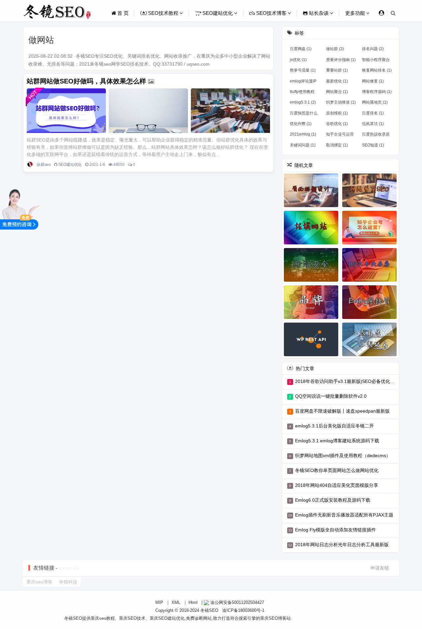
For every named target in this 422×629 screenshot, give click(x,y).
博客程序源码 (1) (377, 91)
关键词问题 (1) (303, 145)
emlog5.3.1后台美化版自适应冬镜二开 (334, 425)
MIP (159, 602)
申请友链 (380, 568)
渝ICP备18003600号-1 (243, 610)
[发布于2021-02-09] (311, 190)
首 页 (122, 13)
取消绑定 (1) (337, 145)
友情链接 (43, 568)
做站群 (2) (335, 49)
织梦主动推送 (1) (341, 102)
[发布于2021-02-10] (369, 190)
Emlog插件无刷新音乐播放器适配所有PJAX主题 (344, 515)
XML (175, 602)
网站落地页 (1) (375, 102)
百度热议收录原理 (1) (376, 135)
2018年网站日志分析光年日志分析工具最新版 (342, 544)
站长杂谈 (319, 13)
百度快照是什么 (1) (303, 114)
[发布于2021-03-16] (369, 339)
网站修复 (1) (373, 81)
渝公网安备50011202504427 (236, 602)
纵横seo (44, 164)
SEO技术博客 (271, 13)
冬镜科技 (68, 581)
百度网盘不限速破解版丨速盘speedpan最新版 (342, 411)
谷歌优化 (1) (337, 123)
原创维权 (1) (337, 113)
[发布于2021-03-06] (369, 302)
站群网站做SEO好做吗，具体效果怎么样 (86, 81)
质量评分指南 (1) (341, 59)
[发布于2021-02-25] (311, 265)
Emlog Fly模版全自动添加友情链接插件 (335, 529)
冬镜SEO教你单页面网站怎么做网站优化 (336, 470)
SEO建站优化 (217, 13)
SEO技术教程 (163, 13)
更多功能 (355, 13)
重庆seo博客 (39, 581)
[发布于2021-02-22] (311, 227)
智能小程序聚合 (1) (376, 61)
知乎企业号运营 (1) (340, 135)
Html (193, 602)
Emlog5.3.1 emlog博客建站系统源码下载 (337, 440)
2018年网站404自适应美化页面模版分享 (336, 485)
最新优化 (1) (337, 81)
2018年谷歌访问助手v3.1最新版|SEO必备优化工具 (347, 381)
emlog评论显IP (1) (303, 82)
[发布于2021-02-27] (311, 302)
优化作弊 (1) (301, 123)
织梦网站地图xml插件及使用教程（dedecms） (343, 455)
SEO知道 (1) (373, 145)
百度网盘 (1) (301, 49)
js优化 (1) (298, 59)
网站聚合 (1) (337, 91)
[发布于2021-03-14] (311, 339)
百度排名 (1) (373, 113)
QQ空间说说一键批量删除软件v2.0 (331, 396)
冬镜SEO (209, 610)
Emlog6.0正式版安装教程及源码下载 (332, 500)
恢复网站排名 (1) (377, 70)
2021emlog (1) (303, 134)
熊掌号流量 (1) (303, 70)
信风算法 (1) (373, 123)
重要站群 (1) (337, 70)
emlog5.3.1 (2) (303, 102)
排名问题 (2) (373, 49)
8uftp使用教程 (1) (302, 93)
